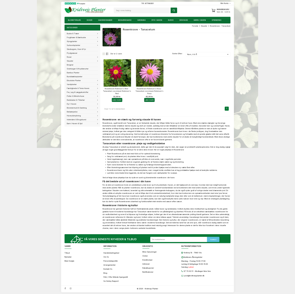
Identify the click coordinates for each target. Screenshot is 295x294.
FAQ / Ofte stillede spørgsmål (115, 277)
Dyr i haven (157, 20)
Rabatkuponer (148, 268)
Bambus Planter (73, 73)
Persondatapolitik (110, 261)
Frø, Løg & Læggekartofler (77, 92)
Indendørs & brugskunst (76, 120)
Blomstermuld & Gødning (77, 108)
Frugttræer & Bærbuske (76, 37)
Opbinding (216, 20)
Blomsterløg (74, 20)
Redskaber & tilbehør (76, 100)
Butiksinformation (191, 246)
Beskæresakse (124, 20)
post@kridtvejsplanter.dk (194, 276)
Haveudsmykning (74, 116)
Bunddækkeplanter (74, 77)
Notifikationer (147, 272)
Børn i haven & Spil (75, 123)
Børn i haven (200, 20)
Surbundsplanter (73, 45)
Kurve (171, 20)
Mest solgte (69, 261)
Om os (106, 257)
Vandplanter (72, 84)
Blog (105, 273)
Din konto (147, 246)
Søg (174, 10)
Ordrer (145, 256)
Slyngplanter (72, 41)
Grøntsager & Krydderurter (78, 69)
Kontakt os (107, 269)
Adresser (146, 264)
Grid (104, 53)
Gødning (141, 20)
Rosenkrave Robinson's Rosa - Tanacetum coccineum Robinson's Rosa (149, 91)
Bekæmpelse (72, 112)
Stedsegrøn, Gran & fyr (76, 49)
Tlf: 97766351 (147, 3)
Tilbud (67, 253)
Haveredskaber (105, 20)
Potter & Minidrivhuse (75, 96)
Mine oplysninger (149, 252)
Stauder (70, 61)
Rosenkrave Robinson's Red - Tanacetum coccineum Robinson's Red (117, 91)
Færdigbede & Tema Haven (78, 88)
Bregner (70, 65)
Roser (89, 20)
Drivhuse (183, 20)
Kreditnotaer (147, 260)
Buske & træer (73, 34)
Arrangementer (109, 265)
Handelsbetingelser (111, 253)
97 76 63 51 (188, 271)
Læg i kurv (117, 100)
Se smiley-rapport (111, 281)
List (107, 53)
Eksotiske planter (74, 80)
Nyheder (68, 257)
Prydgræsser (72, 53)
